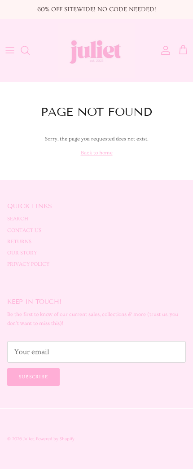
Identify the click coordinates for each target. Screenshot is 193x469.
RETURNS (19, 242)
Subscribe (33, 377)
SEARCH (17, 219)
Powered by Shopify (55, 439)
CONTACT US (24, 230)
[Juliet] (96, 50)
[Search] (29, 50)
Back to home (97, 153)
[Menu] (10, 50)
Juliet (28, 439)
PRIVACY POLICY (28, 264)
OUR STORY (22, 253)
